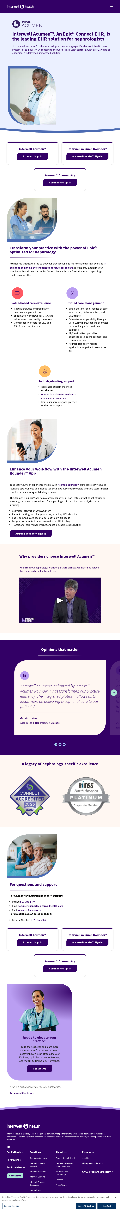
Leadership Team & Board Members (64, 1165)
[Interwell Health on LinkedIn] (8, 1146)
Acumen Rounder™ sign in (31, 533)
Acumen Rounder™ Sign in (87, 156)
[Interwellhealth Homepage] (20, 7)
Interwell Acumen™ (38, 1171)
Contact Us (39, 1068)
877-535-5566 (38, 920)
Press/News (61, 1185)
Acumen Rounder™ (68, 484)
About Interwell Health (65, 1158)
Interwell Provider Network (37, 1165)
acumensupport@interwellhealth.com (41, 906)
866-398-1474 (27, 901)
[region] (60, 1202)
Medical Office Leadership (62, 1173)
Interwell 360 (35, 1190)
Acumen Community (29, 910)
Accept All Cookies (86, 1206)
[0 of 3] (55, 744)
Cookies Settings (11, 1206)
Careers (59, 1179)
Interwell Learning (37, 1176)
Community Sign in (60, 182)
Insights (85, 1158)
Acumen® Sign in (32, 156)
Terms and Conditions (22, 1093)
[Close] (115, 1197)
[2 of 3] (64, 744)
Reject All (106, 1206)
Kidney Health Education (92, 1163)
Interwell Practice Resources (37, 1183)
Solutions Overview (38, 1158)
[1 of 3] (60, 744)
